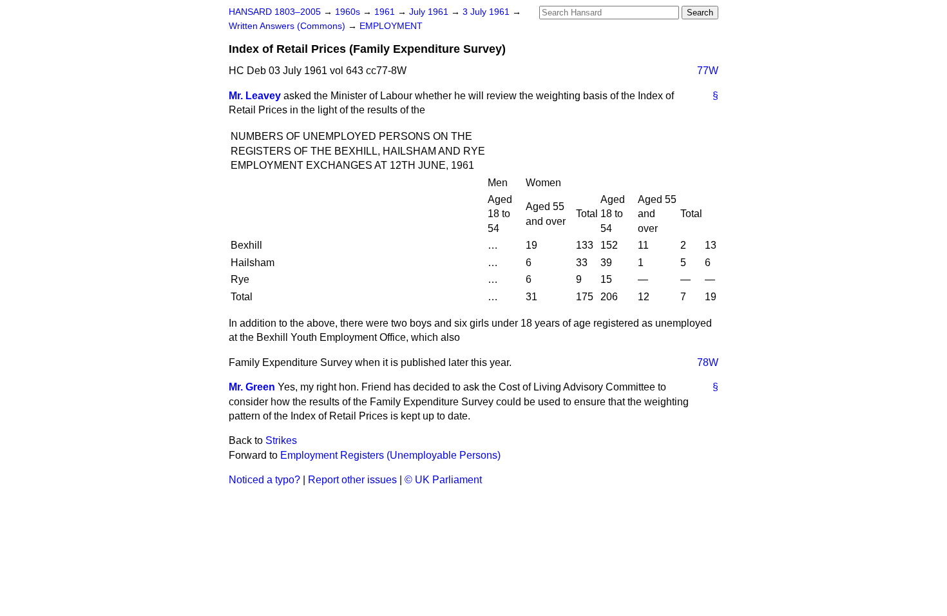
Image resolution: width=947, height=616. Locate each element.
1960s (349, 12)
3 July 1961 (487, 12)
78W (707, 362)
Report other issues (352, 479)
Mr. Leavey (255, 95)
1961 (385, 12)
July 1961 (430, 12)
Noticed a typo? (264, 479)
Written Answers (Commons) (288, 26)
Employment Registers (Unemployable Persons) (390, 455)
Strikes (281, 440)
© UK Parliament (443, 479)
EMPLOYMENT (391, 26)
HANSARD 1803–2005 (275, 12)
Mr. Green (252, 386)
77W (707, 70)
